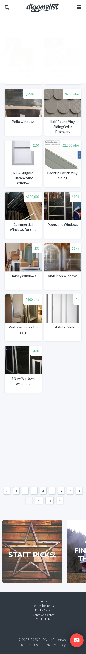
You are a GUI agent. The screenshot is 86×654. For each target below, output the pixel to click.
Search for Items (43, 606)
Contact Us (43, 619)
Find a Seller (43, 610)
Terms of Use (30, 644)
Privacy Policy (55, 644)
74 (39, 500)
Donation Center (43, 615)
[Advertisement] (43, 49)
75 (49, 500)
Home (43, 601)
